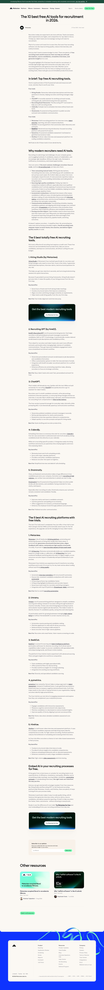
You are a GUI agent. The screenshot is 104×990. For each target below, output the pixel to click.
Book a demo (79, 8)
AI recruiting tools (44, 167)
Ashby (65, 587)
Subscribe (68, 850)
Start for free (89, 8)
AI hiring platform (53, 539)
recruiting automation (51, 591)
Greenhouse (58, 587)
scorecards (35, 579)
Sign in (70, 8)
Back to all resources (27, 913)
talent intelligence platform (60, 644)
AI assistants (43, 207)
